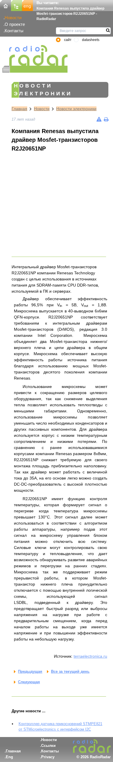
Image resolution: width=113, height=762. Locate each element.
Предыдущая (30, 671)
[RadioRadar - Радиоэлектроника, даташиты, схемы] (35, 55)
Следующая (29, 682)
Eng (9, 757)
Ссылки (48, 745)
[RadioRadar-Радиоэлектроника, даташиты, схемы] (5, 5)
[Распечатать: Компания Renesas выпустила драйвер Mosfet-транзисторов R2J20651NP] (106, 119)
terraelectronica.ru (90, 656)
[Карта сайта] (16, 5)
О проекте (15, 24)
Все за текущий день (70, 671)
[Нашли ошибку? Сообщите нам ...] (98, 119)
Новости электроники (76, 108)
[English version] (27, 5)
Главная (19, 108)
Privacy (47, 757)
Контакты (14, 30)
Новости (13, 17)
